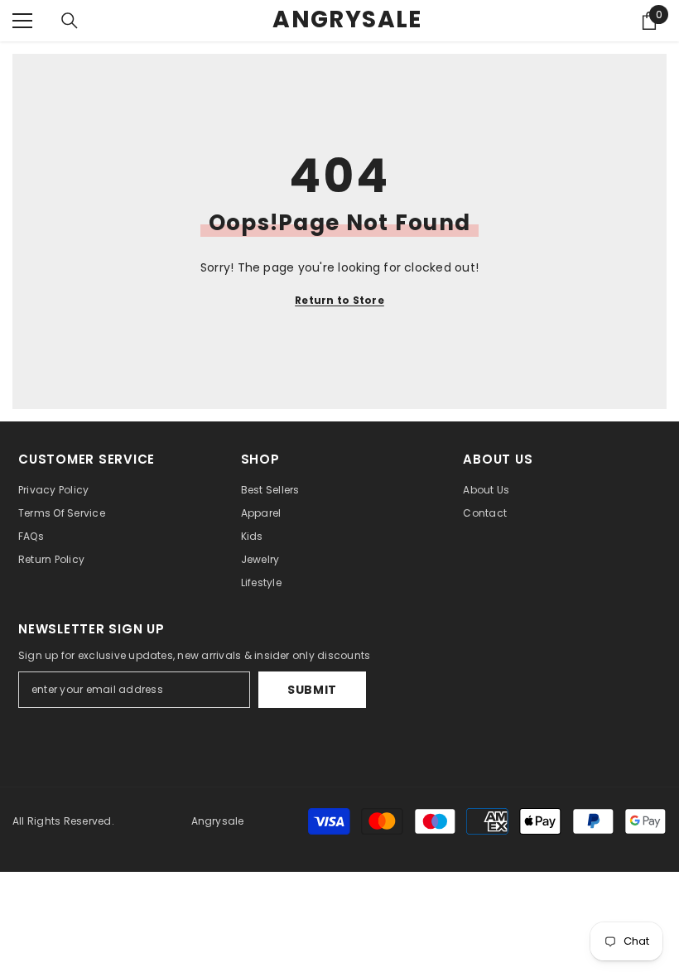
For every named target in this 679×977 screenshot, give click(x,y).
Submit (312, 689)
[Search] (69, 21)
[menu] (22, 21)
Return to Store (339, 300)
